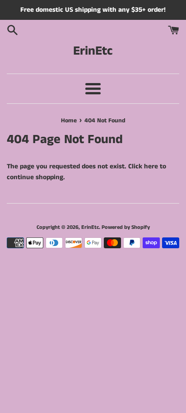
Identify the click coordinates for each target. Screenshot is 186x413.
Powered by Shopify (126, 227)
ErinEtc (93, 51)
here (151, 166)
